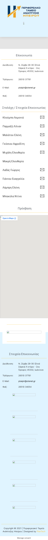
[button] (24, 29)
